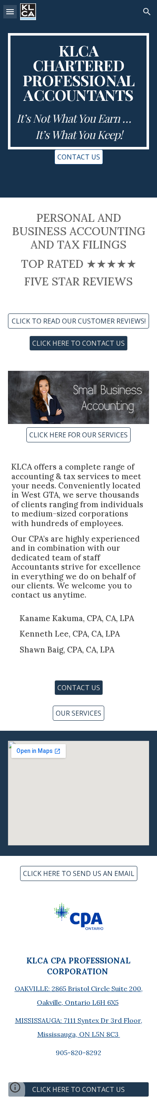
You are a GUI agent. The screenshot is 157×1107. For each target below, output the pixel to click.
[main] (78, 91)
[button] (10, 11)
